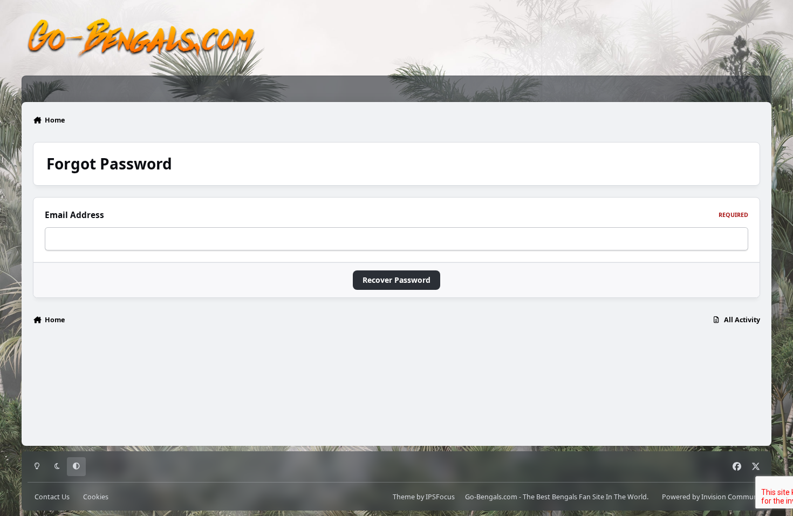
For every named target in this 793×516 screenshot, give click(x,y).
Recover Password (396, 280)
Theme (404, 496)
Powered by (713, 496)
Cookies (95, 496)
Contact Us (52, 496)
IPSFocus (440, 496)
